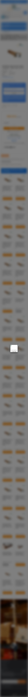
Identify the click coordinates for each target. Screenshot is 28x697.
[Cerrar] (18, 345)
